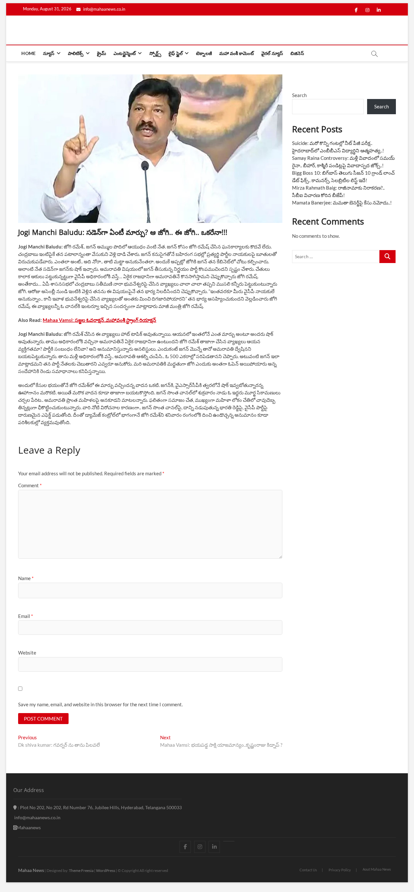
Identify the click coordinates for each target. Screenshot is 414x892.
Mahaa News (31, 870)
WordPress (105, 870)
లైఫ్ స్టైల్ (176, 53)
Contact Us (308, 870)
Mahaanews (29, 827)
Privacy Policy (340, 870)
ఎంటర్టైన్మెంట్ (125, 53)
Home (28, 53)
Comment (30, 485)
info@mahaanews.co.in (103, 9)
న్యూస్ (48, 53)
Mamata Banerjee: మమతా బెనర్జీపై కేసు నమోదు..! (342, 202)
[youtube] (228, 841)
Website (27, 652)
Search (299, 95)
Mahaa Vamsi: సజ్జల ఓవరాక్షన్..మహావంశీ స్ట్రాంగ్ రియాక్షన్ (99, 320)
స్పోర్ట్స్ (155, 53)
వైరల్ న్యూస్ (272, 53)
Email (25, 616)
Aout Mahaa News (377, 869)
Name (26, 578)
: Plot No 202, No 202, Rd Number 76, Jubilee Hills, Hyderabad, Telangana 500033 (99, 807)
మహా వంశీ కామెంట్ (236, 53)
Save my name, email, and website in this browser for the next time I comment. (100, 704)
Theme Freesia (81, 870)
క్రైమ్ (101, 53)
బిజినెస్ (297, 53)
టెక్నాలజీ (204, 53)
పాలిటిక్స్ (76, 53)
